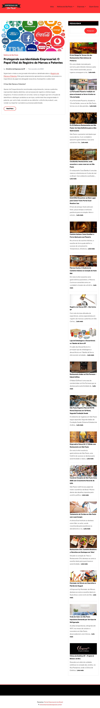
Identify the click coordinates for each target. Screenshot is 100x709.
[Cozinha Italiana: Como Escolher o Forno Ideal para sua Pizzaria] (83, 227)
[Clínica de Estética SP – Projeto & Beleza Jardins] (83, 648)
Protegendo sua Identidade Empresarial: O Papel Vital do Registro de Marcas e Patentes (33, 60)
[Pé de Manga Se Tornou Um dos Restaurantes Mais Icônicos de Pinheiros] (83, 48)
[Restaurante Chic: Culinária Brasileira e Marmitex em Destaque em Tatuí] (83, 541)
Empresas (81, 7)
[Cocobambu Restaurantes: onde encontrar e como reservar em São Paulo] (83, 154)
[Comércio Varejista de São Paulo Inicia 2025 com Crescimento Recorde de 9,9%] (83, 470)
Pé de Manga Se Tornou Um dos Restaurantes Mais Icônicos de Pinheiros (81, 58)
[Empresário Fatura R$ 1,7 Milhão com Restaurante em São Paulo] (83, 437)
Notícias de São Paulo (65, 7)
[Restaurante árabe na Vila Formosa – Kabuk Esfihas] (83, 367)
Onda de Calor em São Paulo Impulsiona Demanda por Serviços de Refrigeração (83, 619)
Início (52, 7)
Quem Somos (94, 7)
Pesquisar (75, 23)
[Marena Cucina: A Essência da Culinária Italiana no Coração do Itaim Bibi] (83, 261)
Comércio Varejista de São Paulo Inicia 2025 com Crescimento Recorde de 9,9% (83, 480)
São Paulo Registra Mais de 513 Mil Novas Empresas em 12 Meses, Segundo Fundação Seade (82, 410)
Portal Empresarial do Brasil (53, 702)
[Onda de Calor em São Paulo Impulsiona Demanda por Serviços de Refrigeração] (83, 609)
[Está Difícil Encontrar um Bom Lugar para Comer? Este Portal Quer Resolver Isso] (83, 190)
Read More (9, 108)
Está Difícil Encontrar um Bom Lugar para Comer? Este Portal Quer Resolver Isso (83, 200)
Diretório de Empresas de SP (14, 69)
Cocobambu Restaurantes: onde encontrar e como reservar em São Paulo (82, 164)
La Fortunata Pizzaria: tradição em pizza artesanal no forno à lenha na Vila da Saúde (82, 94)
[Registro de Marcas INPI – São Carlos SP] (83, 300)
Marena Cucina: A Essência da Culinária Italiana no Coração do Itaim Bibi (83, 270)
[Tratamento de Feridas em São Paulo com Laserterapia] (83, 507)
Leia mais (92, 72)
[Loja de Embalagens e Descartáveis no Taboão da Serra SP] (83, 333)
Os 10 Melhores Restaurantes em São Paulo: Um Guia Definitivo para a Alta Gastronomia (83, 128)
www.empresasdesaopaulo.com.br (51, 704)
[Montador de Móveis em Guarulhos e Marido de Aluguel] (83, 576)
